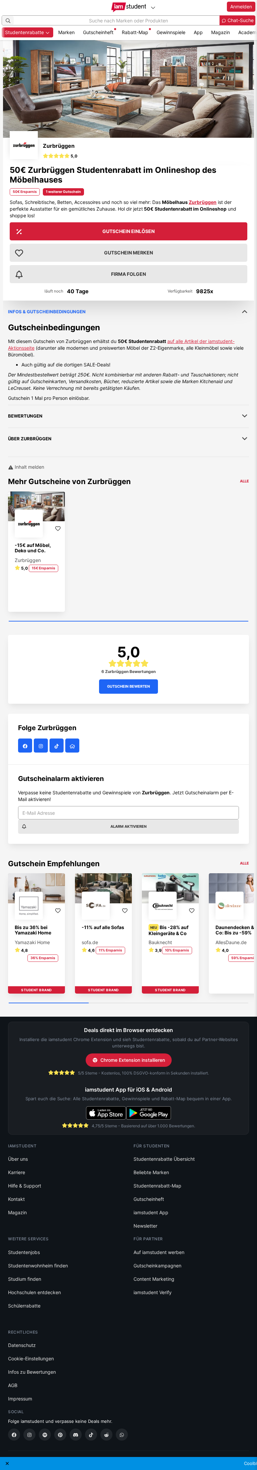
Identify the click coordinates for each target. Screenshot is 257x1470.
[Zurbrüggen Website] (73, 746)
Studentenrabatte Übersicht (164, 1159)
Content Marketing (154, 1279)
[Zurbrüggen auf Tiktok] (57, 746)
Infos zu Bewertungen (32, 1372)
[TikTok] (91, 1435)
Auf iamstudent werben (159, 1252)
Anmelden (241, 6)
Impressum (20, 1398)
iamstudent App (151, 1212)
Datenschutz (22, 1345)
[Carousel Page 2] (129, 1003)
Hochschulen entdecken (34, 1292)
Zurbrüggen (59, 145)
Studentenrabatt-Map (157, 1186)
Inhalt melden (28, 467)
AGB (12, 1385)
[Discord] (76, 1435)
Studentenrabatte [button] (25, 32)
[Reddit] (106, 1435)
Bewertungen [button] (25, 416)
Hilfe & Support (24, 1186)
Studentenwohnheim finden (38, 1265)
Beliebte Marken (151, 1172)
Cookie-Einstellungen (31, 1358)
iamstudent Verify (153, 1292)
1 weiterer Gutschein (63, 192)
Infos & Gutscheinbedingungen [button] (47, 311)
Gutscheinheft (98, 32)
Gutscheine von (79, 481)
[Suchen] (8, 20)
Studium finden (24, 1279)
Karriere (16, 1172)
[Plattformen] (153, 7)
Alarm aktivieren (128, 826)
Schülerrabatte (24, 1306)
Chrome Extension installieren (132, 1060)
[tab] (128, 351)
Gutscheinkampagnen (157, 1265)
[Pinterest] (60, 1435)
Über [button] (30, 438)
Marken (66, 32)
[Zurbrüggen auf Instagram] (42, 746)
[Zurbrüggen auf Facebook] (26, 746)
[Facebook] (14, 1435)
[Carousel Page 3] (208, 1003)
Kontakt (16, 1199)
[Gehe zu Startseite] (128, 7)
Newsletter (145, 1226)
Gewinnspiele (171, 32)
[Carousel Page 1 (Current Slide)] (128, 621)
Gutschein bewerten (128, 686)
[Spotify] (45, 1435)
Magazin (220, 32)
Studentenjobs (24, 1252)
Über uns (18, 1159)
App (198, 32)
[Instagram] (29, 1435)
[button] (60, 157)
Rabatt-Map (135, 32)
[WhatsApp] (122, 1435)
